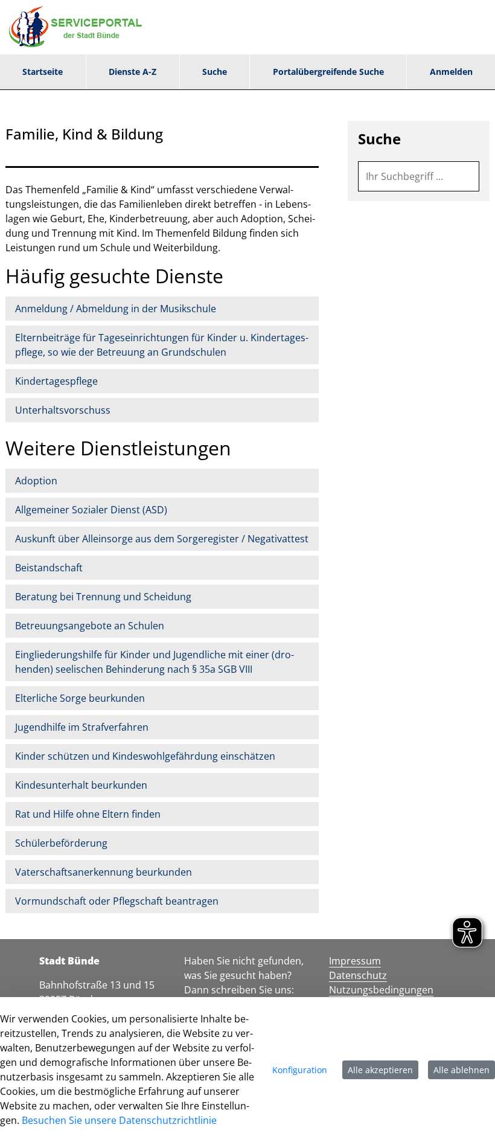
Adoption (36, 480)
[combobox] (418, 176)
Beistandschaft (49, 567)
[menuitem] (43, 71)
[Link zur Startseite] (78, 27)
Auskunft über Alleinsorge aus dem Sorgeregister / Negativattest (161, 538)
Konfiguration (299, 1070)
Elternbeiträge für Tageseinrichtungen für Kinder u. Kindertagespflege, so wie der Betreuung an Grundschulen (161, 345)
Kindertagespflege (56, 381)
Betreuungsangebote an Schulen (89, 625)
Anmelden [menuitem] (451, 71)
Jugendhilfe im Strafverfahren (81, 727)
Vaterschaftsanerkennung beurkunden (103, 872)
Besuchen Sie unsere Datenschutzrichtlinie (119, 1120)
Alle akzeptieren (380, 1070)
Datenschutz (358, 975)
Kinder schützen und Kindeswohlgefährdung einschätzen (145, 756)
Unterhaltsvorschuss (62, 410)
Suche (379, 138)
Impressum (355, 960)
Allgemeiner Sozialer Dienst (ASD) (91, 509)
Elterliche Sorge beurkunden (80, 698)
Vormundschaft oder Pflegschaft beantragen (117, 901)
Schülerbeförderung (61, 843)
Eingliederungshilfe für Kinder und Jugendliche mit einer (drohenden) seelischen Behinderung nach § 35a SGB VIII (154, 662)
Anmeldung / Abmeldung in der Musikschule (115, 308)
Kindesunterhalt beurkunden (81, 785)
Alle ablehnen (461, 1070)
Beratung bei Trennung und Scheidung (103, 596)
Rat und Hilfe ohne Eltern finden (88, 814)
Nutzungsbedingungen (381, 989)
